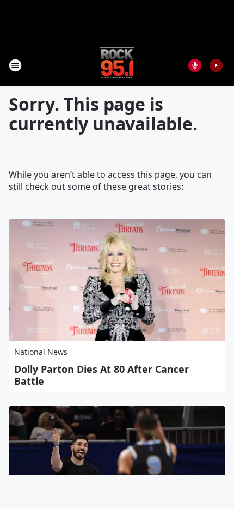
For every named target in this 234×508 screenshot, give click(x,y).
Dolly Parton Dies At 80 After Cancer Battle (101, 375)
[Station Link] (117, 65)
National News (40, 352)
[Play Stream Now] (216, 65)
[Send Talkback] (194, 65)
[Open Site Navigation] (15, 65)
